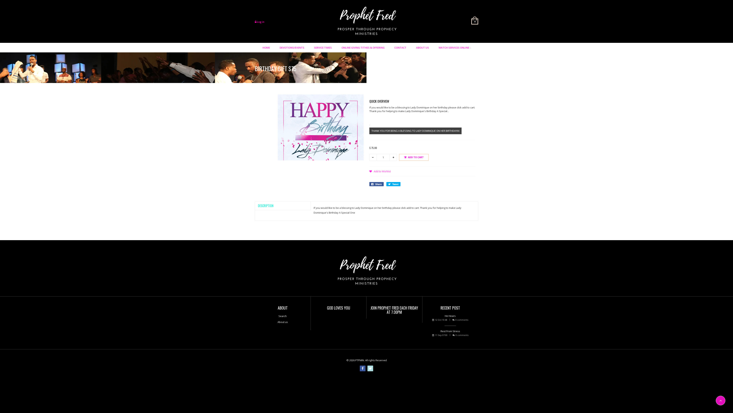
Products (445, 67)
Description (266, 205)
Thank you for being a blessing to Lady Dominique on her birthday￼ (415, 131)
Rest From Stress (450, 331)
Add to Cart (416, 157)
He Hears (450, 316)
